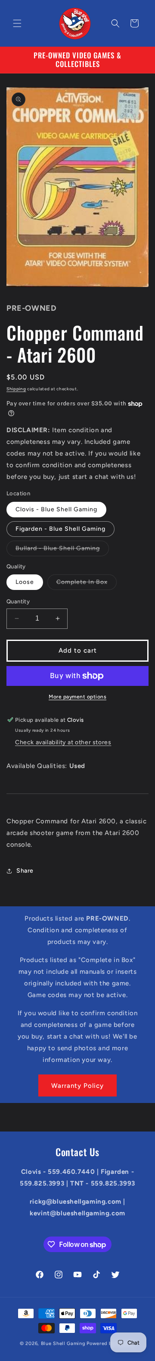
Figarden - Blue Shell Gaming (60, 528)
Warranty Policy (77, 1086)
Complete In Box (86, 584)
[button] (17, 23)
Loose (25, 582)
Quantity (18, 601)
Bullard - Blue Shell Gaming (62, 550)
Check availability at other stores (63, 742)
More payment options (77, 697)
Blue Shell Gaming (63, 1343)
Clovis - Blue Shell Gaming (56, 509)
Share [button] (25, 870)
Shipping (16, 389)
